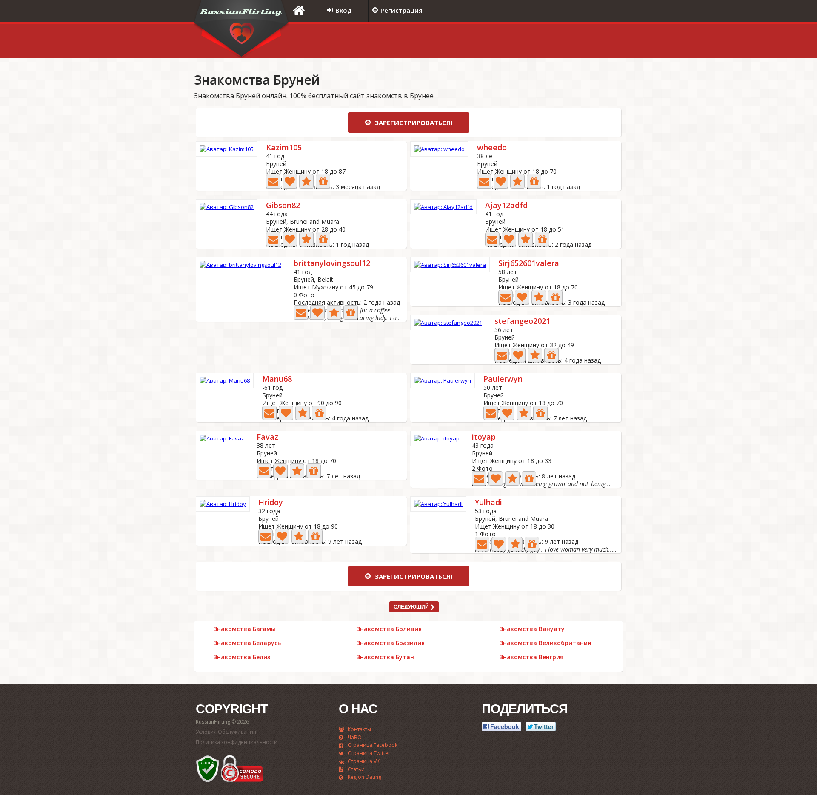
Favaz (267, 437)
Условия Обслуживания (226, 731)
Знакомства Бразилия (391, 643)
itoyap (484, 437)
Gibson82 (283, 205)
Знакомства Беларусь (247, 643)
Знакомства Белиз (242, 657)
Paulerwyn (503, 379)
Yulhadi (488, 502)
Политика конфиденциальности (236, 742)
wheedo (492, 147)
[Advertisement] (517, 41)
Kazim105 (284, 147)
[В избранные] (306, 181)
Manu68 (277, 379)
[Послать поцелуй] (290, 181)
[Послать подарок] (323, 181)
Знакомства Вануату (532, 629)
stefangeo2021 (522, 321)
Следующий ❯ (414, 607)
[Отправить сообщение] (273, 181)
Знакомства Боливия (389, 629)
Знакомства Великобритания (545, 643)
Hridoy (270, 502)
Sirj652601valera (528, 263)
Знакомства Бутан (385, 657)
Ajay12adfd (506, 205)
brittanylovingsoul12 (332, 263)
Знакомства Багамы (245, 629)
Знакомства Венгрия (531, 657)
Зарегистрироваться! (412, 122)
